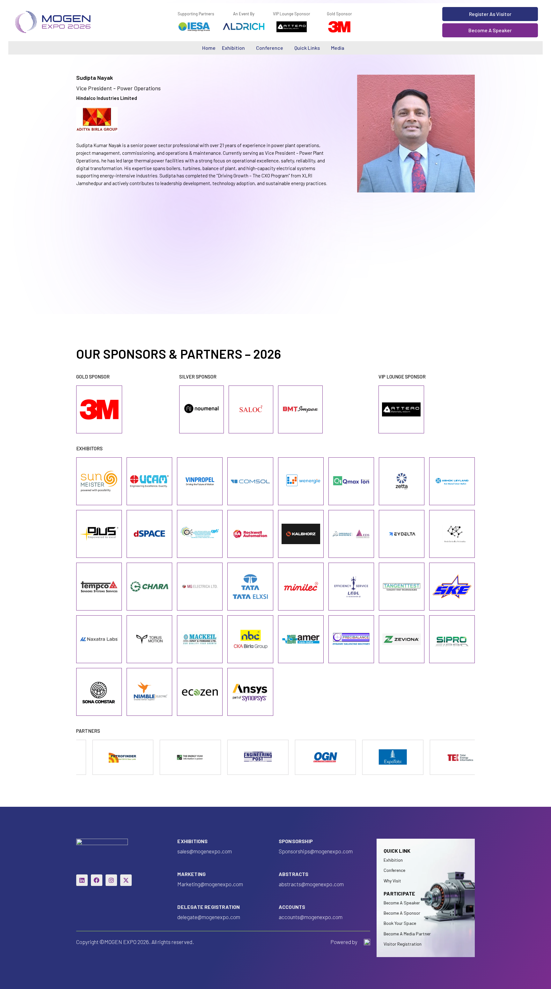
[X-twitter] (126, 880)
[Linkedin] (82, 880)
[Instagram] (111, 880)
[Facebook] (96, 880)
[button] (490, 14)
